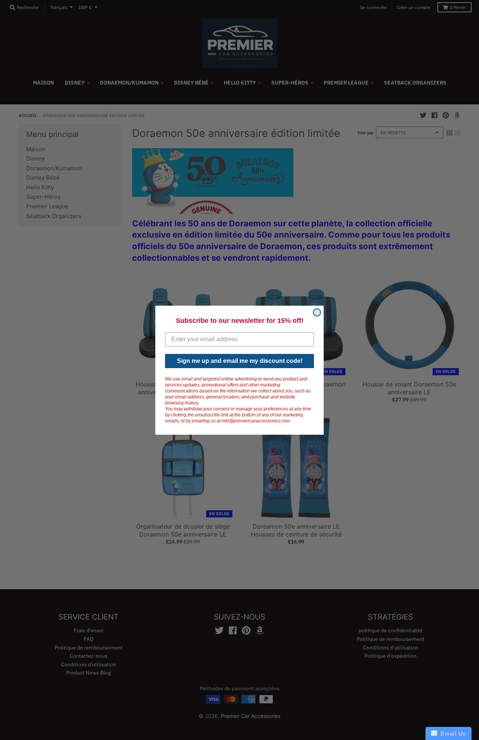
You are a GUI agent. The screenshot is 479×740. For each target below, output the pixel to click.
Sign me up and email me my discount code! (239, 361)
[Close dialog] (317, 312)
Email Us (451, 733)
